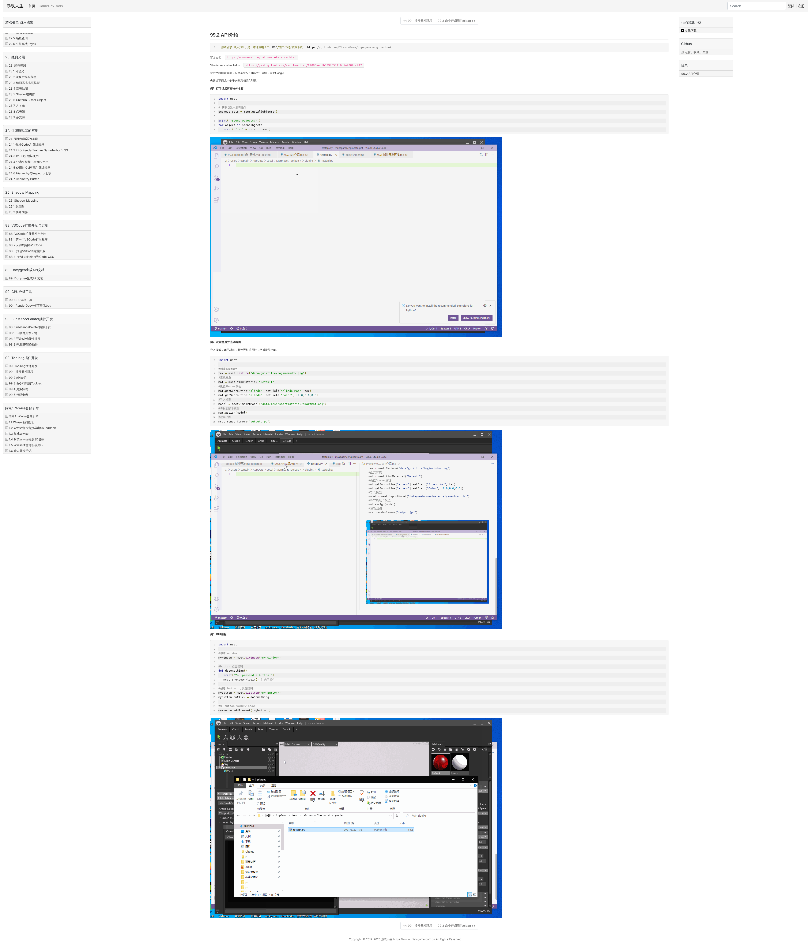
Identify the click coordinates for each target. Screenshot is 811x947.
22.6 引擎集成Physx (22, 44)
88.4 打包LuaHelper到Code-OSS (31, 256)
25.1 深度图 (16, 206)
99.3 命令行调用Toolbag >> (457, 20)
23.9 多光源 (17, 117)
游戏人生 (15, 5)
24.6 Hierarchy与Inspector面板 (30, 173)
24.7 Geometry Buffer (24, 179)
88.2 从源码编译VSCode (25, 245)
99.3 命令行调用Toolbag (25, 383)
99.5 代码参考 (18, 394)
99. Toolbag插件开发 (23, 366)
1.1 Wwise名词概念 (21, 422)
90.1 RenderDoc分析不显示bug (30, 305)
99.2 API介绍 (18, 377)
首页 (33, 6)
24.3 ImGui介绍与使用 (24, 156)
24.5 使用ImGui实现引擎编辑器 (29, 167)
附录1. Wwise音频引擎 (23, 416)
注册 (801, 6)
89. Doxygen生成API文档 (26, 278)
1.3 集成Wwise (19, 433)
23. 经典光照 (17, 65)
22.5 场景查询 (18, 38)
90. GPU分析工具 (20, 300)
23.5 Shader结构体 (22, 94)
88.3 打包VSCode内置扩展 (27, 251)
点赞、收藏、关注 (696, 52)
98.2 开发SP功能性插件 (25, 338)
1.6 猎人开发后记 (20, 450)
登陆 (791, 6)
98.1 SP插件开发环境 (23, 333)
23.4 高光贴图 (18, 88)
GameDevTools (51, 6)
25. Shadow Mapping (23, 200)
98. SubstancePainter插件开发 (30, 327)
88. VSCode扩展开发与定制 (27, 233)
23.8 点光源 (17, 111)
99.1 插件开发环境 (21, 371)
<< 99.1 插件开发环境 (417, 20)
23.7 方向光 (17, 105)
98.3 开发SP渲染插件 (23, 344)
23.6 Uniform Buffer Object (27, 100)
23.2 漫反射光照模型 (23, 77)
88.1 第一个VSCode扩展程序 (28, 239)
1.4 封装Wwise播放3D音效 (26, 439)
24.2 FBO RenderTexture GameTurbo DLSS (38, 150)
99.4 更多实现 (18, 389)
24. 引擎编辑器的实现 (23, 139)
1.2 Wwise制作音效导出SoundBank (32, 428)
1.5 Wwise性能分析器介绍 (26, 445)
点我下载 (691, 30)
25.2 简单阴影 (18, 212)
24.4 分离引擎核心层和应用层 (29, 162)
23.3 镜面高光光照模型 (24, 83)
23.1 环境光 (16, 71)
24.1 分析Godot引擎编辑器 (27, 144)
